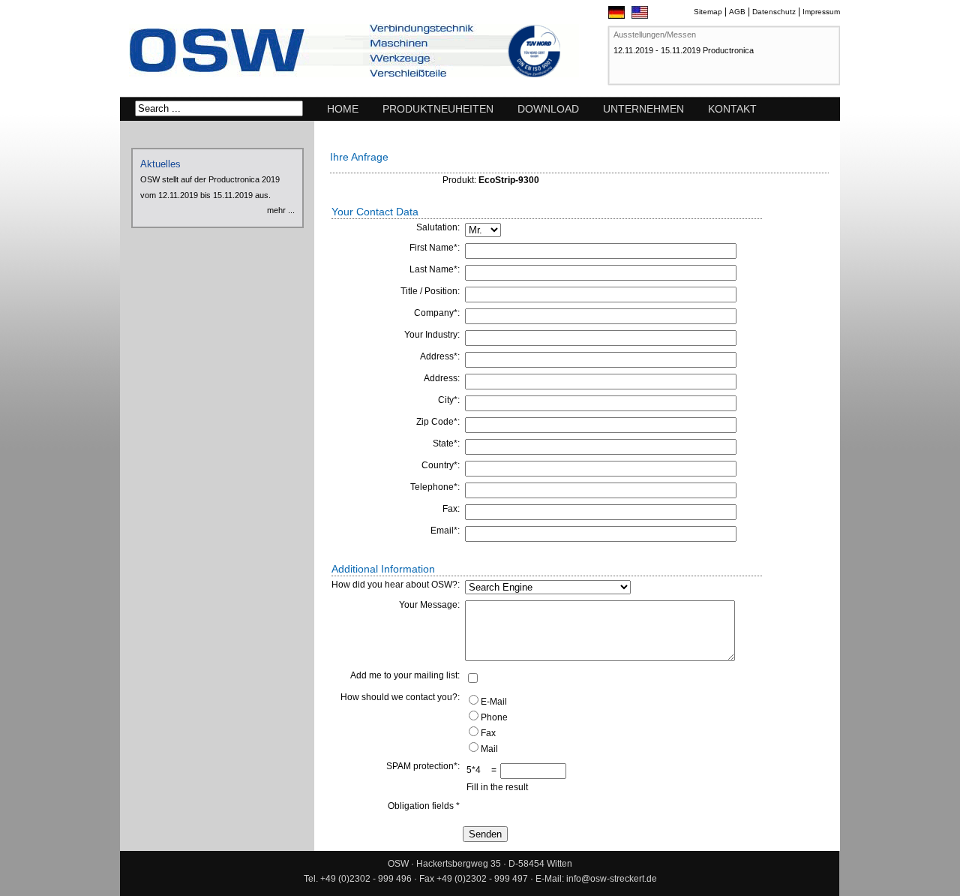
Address (437, 356)
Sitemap (708, 12)
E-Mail (494, 701)
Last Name (432, 269)
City (446, 400)
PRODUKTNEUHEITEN (438, 109)
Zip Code (435, 421)
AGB (737, 12)
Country (438, 465)
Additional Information (383, 569)
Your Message (428, 605)
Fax (450, 509)
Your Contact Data (375, 212)
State (443, 443)
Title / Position (429, 291)
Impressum (821, 12)
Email (442, 530)
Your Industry (431, 334)
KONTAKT (732, 109)
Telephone (432, 487)
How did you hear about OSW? (395, 584)
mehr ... (281, 210)
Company (434, 313)
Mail (489, 749)
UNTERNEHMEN (643, 109)
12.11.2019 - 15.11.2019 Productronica (684, 50)
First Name (432, 247)
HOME (342, 109)
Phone (494, 717)
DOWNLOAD (548, 109)
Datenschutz (774, 12)
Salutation (437, 227)
